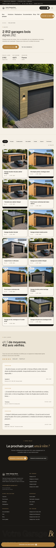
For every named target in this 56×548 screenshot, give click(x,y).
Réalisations (18, 14)
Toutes (5, 141)
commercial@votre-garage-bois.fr (11, 3)
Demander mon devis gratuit (27, 544)
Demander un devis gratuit (17, 458)
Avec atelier (28, 141)
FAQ (38, 14)
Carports (4, 496)
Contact (31, 504)
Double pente (19, 141)
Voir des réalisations (27, 47)
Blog (34, 14)
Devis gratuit (43, 8)
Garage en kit (32, 476)
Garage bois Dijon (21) (34, 516)
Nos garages (4, 15)
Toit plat (11, 141)
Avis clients (32, 501)
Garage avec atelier (34, 486)
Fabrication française (34, 499)
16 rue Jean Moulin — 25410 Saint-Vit (32, 3)
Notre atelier (32, 496)
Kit (4, 145)
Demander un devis (46, 16)
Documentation (27, 14)
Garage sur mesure (33, 479)
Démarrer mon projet (9, 47)
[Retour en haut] (53, 541)
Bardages (4, 501)
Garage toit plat (33, 481)
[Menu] (52, 8)
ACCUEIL (4, 22)
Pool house (49, 141)
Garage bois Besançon (34, 514)
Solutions (10, 14)
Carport (41, 141)
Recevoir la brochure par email (38, 458)
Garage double (32, 484)
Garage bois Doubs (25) (35, 511)
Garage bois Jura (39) (34, 519)
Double (35, 141)
